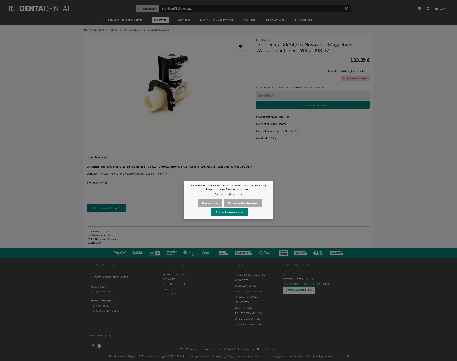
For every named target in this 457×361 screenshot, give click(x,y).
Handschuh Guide (246, 296)
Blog (240, 264)
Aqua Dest (241, 280)
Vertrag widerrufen (299, 290)
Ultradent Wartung (248, 324)
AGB (165, 288)
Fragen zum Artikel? (107, 207)
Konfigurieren (210, 202)
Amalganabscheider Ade (250, 274)
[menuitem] (192, 274)
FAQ (285, 274)
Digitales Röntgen (246, 285)
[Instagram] (99, 347)
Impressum (169, 293)
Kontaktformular (174, 274)
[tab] (98, 157)
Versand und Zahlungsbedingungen (306, 283)
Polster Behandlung (248, 313)
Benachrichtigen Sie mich (313, 104)
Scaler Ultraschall (247, 318)
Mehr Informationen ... (238, 189)
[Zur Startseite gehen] (40, 8)
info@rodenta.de (101, 291)
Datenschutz (221, 194)
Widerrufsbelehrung (176, 283)
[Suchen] (347, 8)
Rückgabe (169, 279)
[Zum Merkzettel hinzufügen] (241, 46)
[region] (168, 83)
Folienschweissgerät (248, 291)
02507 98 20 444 (99, 286)
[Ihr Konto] (428, 8)
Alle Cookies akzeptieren (229, 211)
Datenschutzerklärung (298, 279)
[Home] (96, 20)
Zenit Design (270, 348)
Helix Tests (242, 302)
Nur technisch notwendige (242, 202)
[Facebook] (93, 347)
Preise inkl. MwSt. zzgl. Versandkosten (349, 71)
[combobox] (251, 8)
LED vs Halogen (244, 307)
